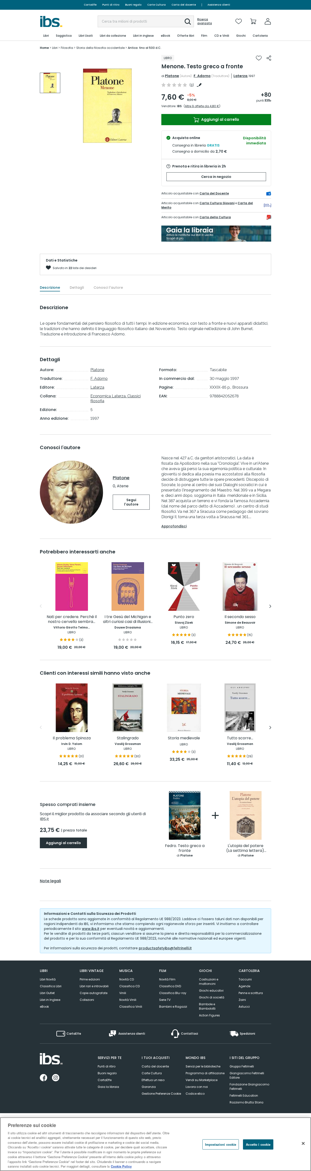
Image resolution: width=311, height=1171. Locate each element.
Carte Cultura (156, 5)
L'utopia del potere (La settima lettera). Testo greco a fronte (246, 848)
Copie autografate (93, 993)
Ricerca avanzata (204, 21)
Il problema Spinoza (72, 738)
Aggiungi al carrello (219, 119)
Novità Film (167, 979)
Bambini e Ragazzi (173, 1007)
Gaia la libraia (108, 1087)
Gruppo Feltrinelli (242, 1066)
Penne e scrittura (251, 993)
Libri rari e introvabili (94, 986)
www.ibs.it (90, 928)
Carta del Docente (214, 193)
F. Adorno (202, 75)
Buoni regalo (133, 5)
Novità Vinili (127, 1000)
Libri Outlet (47, 993)
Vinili (122, 993)
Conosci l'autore (108, 287)
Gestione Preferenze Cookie (161, 1094)
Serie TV (165, 1000)
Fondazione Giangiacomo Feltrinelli (249, 1086)
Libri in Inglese (50, 1000)
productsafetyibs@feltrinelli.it (165, 948)
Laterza (240, 75)
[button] (188, 22)
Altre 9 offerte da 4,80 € (202, 106)
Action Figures (209, 1015)
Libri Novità (48, 979)
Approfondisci (174, 526)
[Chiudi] (303, 1143)
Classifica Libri (50, 986)
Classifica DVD (170, 986)
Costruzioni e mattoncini (208, 981)
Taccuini (245, 979)
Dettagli (77, 287)
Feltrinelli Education (244, 1095)
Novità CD (126, 979)
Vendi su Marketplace (201, 1080)
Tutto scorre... (240, 738)
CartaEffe (90, 5)
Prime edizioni (90, 979)
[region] (155, 1144)
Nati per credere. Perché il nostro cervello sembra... (72, 619)
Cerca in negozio (216, 176)
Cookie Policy (121, 1166)
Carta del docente (184, 5)
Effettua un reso (153, 1080)
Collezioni (87, 1000)
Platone (172, 75)
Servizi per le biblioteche (203, 1066)
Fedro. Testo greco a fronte (185, 848)
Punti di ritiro (110, 5)
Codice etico (195, 1094)
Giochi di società (211, 997)
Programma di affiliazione (205, 1073)
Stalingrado (128, 738)
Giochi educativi (211, 990)
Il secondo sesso (240, 617)
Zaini (242, 1000)
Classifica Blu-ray (172, 993)
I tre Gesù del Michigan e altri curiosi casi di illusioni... (128, 619)
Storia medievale (184, 738)
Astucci (244, 1007)
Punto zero (183, 617)
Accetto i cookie (258, 1144)
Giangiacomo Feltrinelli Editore (247, 1075)
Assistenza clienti (218, 5)
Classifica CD (129, 986)
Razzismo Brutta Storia (246, 1102)
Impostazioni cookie (220, 1144)
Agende (244, 986)
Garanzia (149, 1087)
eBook (44, 1007)
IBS (179, 106)
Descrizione (50, 287)
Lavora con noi (197, 1087)
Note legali (50, 881)
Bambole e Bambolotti (207, 1006)
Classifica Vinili (130, 1007)
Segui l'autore (131, 502)
